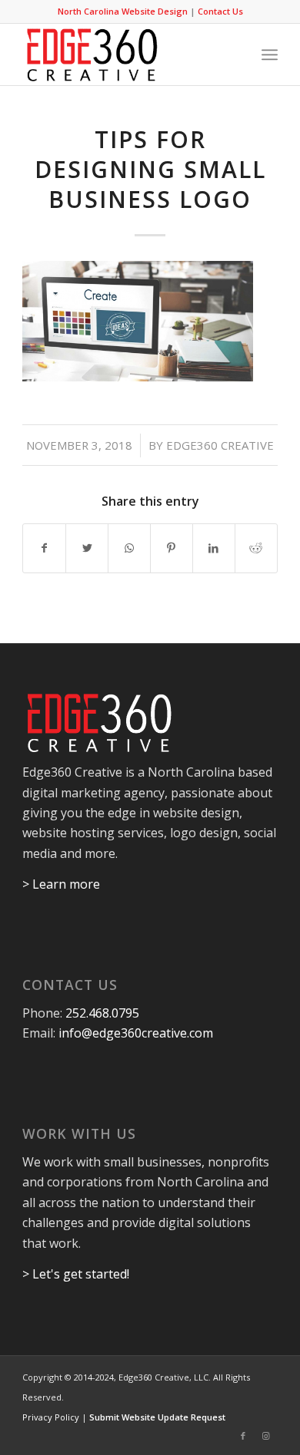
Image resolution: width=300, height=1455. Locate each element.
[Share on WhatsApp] (129, 548)
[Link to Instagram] (266, 1435)
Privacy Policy (50, 1417)
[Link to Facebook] (243, 1435)
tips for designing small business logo (150, 169)
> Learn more (61, 884)
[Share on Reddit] (256, 548)
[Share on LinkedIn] (214, 548)
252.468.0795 (102, 1013)
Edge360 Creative (220, 445)
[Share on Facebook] (44, 548)
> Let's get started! (75, 1273)
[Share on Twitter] (87, 548)
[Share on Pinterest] (171, 548)
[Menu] (270, 54)
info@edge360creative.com (135, 1032)
